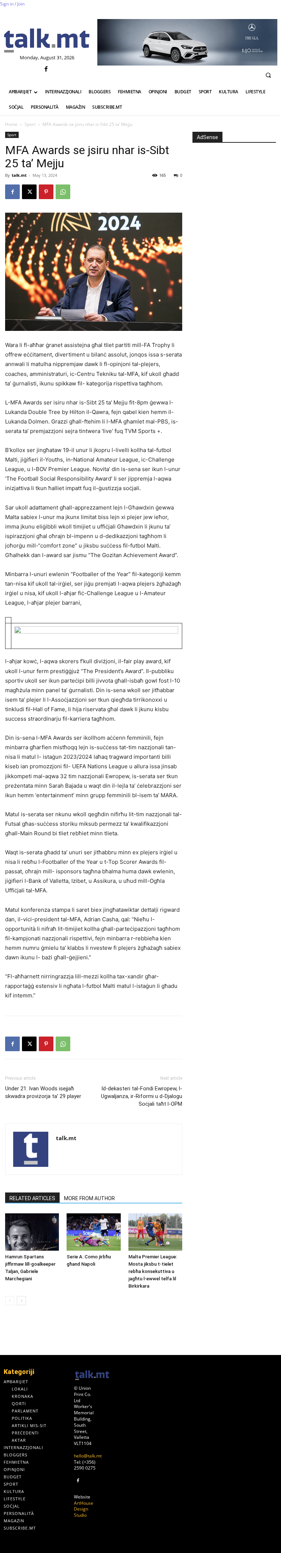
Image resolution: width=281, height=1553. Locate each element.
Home (11, 124)
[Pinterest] (46, 191)
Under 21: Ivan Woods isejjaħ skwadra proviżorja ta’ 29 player (43, 1092)
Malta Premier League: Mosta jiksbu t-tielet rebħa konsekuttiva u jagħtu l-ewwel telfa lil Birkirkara (152, 1271)
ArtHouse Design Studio (83, 1509)
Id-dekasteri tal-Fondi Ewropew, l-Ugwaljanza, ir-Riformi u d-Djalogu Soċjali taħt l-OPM (141, 1096)
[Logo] (47, 41)
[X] (29, 191)
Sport (30, 124)
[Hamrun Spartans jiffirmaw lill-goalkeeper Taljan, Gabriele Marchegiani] (32, 1231)
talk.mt (19, 175)
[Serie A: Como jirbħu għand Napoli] (93, 1231)
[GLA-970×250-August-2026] (187, 42)
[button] (268, 75)
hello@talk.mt (88, 1456)
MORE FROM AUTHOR (89, 1198)
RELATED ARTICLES (32, 1198)
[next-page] (21, 1300)
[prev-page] (9, 1300)
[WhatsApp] (63, 191)
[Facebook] (46, 69)
